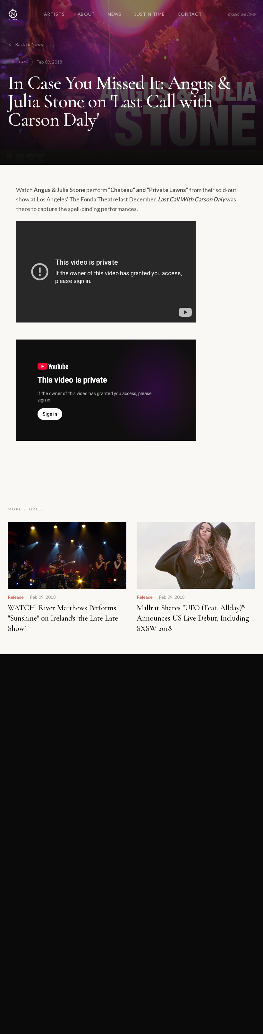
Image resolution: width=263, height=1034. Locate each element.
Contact (190, 14)
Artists (54, 14)
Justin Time (149, 14)
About (86, 14)
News (115, 14)
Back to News (29, 44)
